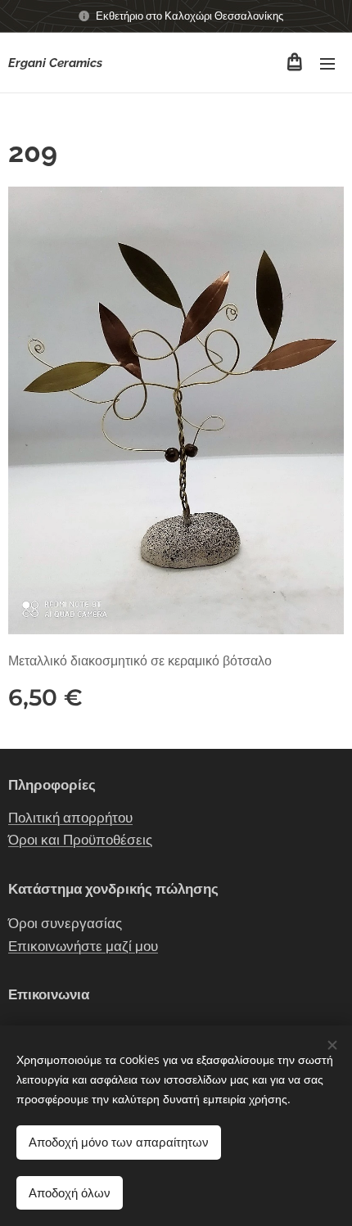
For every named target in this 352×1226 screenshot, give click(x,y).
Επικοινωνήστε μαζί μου (83, 946)
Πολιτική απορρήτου (70, 817)
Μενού (327, 63)
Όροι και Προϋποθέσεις (80, 840)
